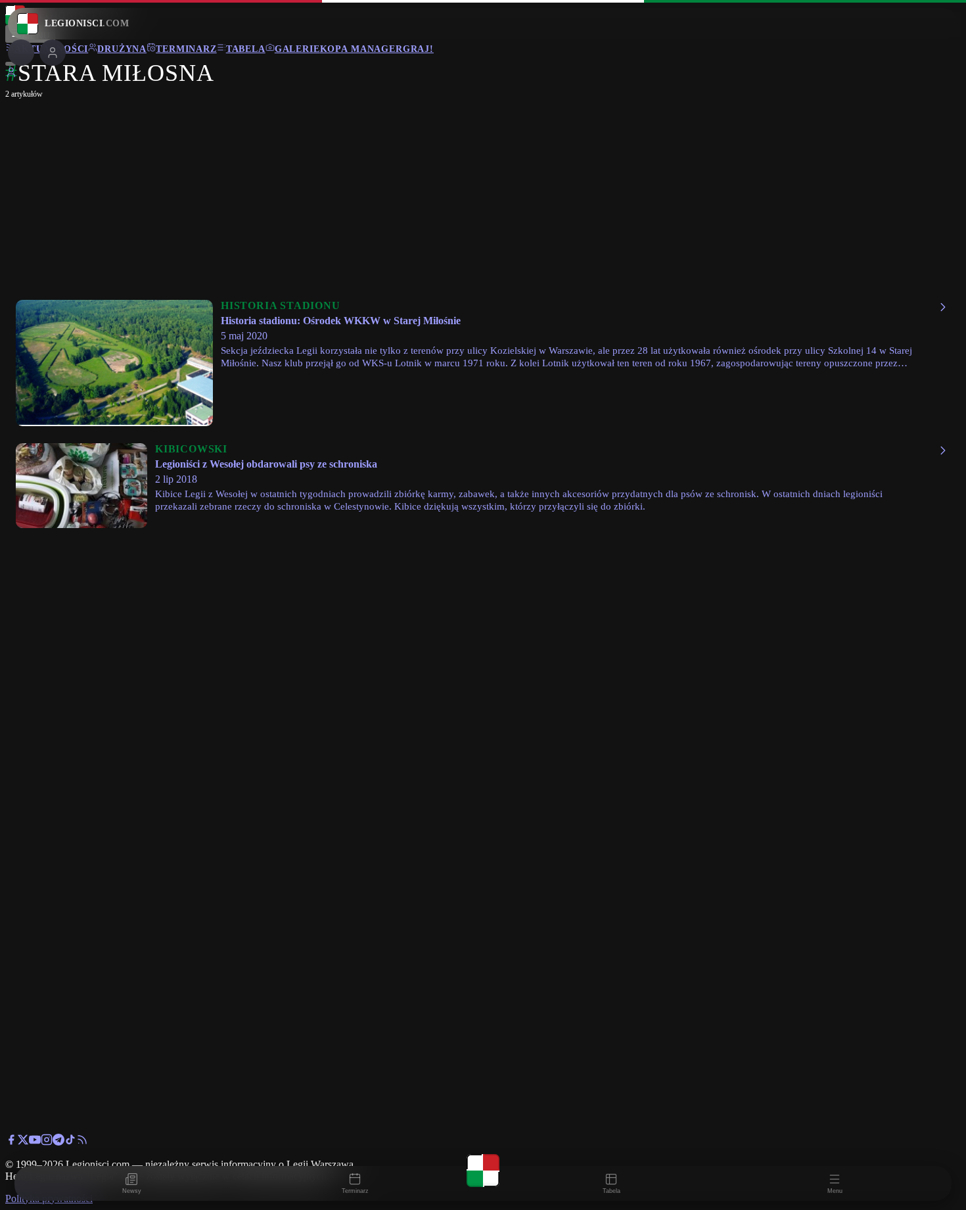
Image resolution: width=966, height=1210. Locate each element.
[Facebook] (11, 1142)
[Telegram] (58, 1142)
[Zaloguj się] (11, 74)
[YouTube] (35, 1142)
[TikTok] (70, 1142)
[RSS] (82, 1142)
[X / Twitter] (23, 1142)
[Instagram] (47, 1142)
